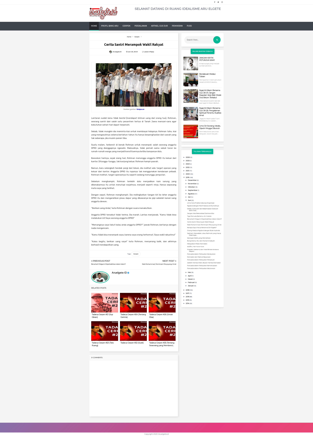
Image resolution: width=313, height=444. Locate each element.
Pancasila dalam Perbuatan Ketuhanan (201, 268)
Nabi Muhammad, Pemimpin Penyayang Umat (159, 264)
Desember (192, 180)
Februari (191, 282)
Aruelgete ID (119, 272)
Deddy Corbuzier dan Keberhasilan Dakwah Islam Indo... (202, 209)
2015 (188, 300)
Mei (189, 272)
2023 (188, 164)
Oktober (191, 187)
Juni (189, 200)
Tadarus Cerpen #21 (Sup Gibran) (102, 315)
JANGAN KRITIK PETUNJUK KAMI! (207, 59)
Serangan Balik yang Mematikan (199, 238)
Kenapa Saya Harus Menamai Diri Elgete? (202, 227)
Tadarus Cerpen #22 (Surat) (132, 343)
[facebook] (214, 2)
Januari (191, 286)
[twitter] (218, 2)
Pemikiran (177, 26)
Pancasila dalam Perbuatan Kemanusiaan (202, 265)
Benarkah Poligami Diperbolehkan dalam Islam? (108, 264)
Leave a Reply (149, 52)
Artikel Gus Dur (159, 26)
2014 (188, 303)
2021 (188, 171)
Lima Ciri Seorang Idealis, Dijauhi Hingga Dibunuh (209, 127)
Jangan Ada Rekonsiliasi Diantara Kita (200, 213)
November (192, 184)
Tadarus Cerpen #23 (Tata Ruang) (103, 344)
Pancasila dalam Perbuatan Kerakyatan (201, 254)
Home (94, 26)
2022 (188, 167)
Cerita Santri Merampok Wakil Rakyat (200, 222)
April (190, 276)
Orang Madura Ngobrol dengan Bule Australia (203, 230)
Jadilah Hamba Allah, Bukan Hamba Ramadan (204, 263)
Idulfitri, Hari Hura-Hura (195, 246)
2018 (188, 290)
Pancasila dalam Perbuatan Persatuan (201, 260)
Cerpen (126, 26)
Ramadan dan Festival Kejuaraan (199, 257)
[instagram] (222, 2)
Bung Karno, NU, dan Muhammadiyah (201, 241)
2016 (188, 297)
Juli (189, 197)
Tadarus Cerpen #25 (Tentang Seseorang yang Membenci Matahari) (161, 345)
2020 (188, 174)
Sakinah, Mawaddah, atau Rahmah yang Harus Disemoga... (204, 234)
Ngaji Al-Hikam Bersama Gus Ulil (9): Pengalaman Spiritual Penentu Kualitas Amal (210, 111)
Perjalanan (140, 26)
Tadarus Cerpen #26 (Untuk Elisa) (161, 315)
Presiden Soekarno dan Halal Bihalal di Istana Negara (203, 250)
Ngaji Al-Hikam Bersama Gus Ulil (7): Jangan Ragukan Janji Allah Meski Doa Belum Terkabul (210, 94)
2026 (188, 157)
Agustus (191, 194)
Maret (190, 279)
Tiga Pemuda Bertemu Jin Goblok (199, 216)
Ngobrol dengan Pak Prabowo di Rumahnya (203, 206)
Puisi (189, 26)
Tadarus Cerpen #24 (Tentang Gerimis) (133, 315)
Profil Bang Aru (109, 26)
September (193, 190)
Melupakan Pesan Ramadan (197, 244)
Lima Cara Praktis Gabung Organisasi (200, 203)
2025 (188, 161)
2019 (188, 177)
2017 (188, 293)
